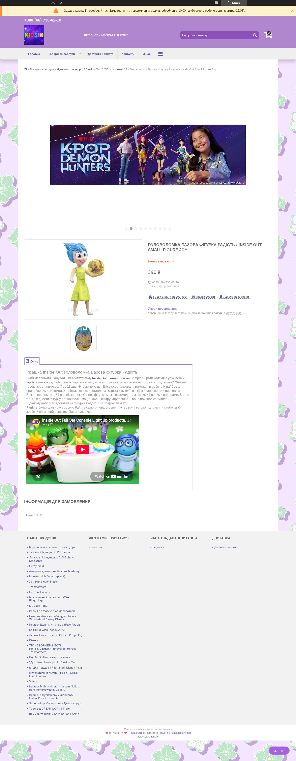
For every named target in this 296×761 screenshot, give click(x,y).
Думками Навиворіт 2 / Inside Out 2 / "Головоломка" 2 (92, 69)
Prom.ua (167, 729)
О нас (147, 53)
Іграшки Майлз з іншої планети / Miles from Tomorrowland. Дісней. (54, 688)
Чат (282, 750)
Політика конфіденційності (175, 732)
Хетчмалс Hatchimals (43, 581)
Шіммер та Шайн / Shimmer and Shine (54, 713)
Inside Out (99, 378)
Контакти (128, 53)
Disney (33, 640)
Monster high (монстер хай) (47, 576)
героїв (30, 382)
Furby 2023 (36, 565)
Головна (34, 53)
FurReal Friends (39, 592)
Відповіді (158, 547)
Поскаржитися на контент (143, 732)
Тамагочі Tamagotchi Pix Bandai (49, 552)
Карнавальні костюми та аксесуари (52, 547)
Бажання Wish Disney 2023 (47, 629)
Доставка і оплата (100, 53)
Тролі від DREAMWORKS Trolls (49, 708)
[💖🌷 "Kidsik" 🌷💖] (34, 35)
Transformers (37, 586)
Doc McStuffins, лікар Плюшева (49, 657)
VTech (33, 681)
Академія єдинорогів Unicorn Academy (54, 571)
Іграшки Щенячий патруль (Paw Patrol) (54, 624)
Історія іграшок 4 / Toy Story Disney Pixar (55, 667)
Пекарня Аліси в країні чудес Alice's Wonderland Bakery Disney (52, 618)
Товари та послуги (61, 53)
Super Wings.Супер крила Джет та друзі (55, 703)
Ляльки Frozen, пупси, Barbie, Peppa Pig (55, 635)
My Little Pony (38, 605)
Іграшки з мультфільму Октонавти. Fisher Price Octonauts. (51, 696)
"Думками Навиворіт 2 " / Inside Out (52, 662)
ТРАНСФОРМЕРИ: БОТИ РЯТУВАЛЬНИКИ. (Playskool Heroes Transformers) (52, 648)
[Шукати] (255, 35)
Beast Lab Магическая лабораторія (52, 610)
